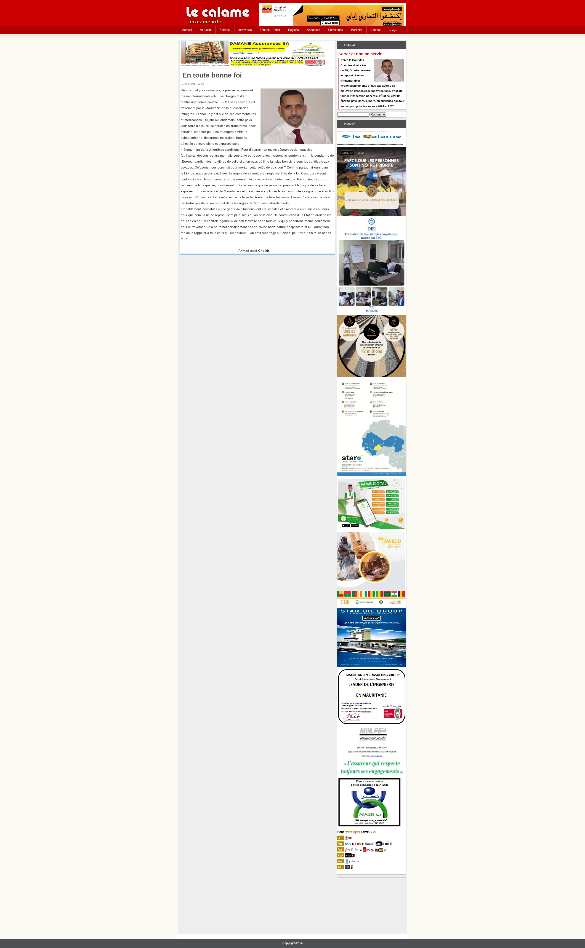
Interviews (245, 30)
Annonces (313, 30)
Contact (375, 30)
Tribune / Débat (270, 30)
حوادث (393, 30)
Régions (293, 30)
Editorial (225, 30)
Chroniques (335, 30)
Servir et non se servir (360, 54)
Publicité (356, 30)
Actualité (206, 30)
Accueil (187, 30)
